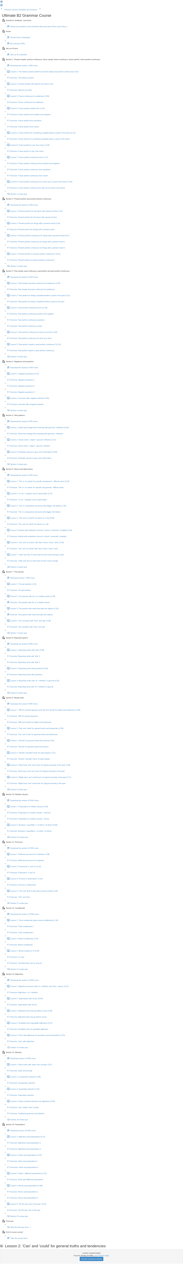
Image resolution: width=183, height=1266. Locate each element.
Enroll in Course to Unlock (91, 1259)
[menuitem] (1, 6)
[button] (1, 2)
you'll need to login (101, 1256)
